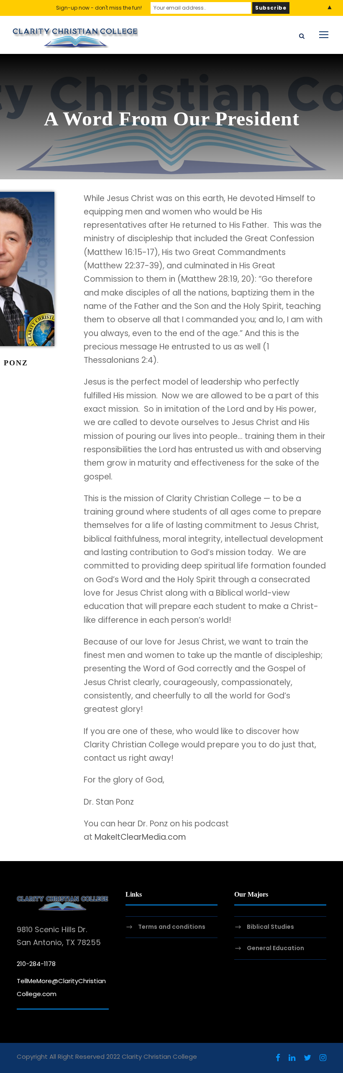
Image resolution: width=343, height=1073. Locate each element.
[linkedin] (292, 1058)
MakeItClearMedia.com (140, 837)
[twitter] (307, 1058)
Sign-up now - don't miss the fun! (99, 7)
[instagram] (323, 1058)
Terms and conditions (171, 927)
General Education (275, 948)
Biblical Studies (270, 927)
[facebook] (278, 1058)
